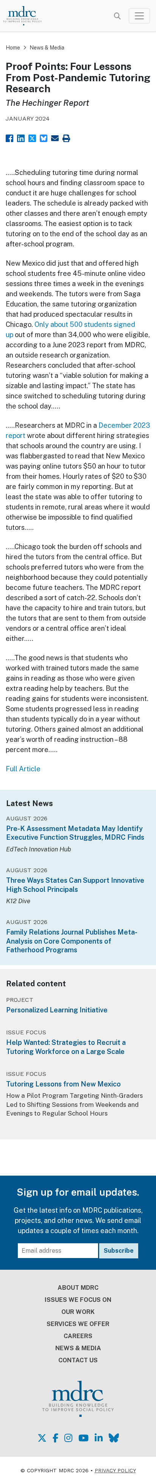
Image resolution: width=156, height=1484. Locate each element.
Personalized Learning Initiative (57, 1010)
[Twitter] (32, 137)
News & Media (47, 48)
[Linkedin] (21, 137)
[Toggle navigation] (139, 15)
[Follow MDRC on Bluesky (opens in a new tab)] (114, 1438)
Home (13, 48)
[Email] (55, 137)
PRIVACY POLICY (115, 1470)
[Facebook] (9, 137)
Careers (78, 1336)
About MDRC (78, 1287)
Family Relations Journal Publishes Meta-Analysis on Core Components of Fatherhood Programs (71, 941)
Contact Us (78, 1360)
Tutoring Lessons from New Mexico (63, 1084)
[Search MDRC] (117, 16)
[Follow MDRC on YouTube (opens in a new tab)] (83, 1438)
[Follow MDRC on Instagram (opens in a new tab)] (68, 1438)
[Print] (66, 137)
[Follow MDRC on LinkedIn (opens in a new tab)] (99, 1438)
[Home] (26, 15)
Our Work (78, 1311)
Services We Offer (78, 1324)
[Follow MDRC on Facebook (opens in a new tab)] (55, 1438)
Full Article (23, 769)
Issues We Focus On (78, 1299)
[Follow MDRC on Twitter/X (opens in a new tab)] (42, 1438)
